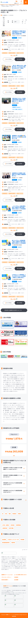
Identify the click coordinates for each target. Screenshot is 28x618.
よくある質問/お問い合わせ (20, 574)
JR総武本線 (4, 528)
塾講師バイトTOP (4, 5)
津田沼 (19, 513)
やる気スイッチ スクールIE (13, 539)
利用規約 (16, 577)
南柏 (10, 513)
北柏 (6, 513)
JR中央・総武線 (5, 525)
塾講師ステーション (7, 586)
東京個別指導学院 (5, 542)
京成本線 (12, 525)
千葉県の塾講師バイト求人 (14, 5)
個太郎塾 (4, 539)
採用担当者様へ (4, 579)
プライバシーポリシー (6, 577)
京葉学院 (13, 542)
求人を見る (19, 59)
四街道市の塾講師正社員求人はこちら (13, 310)
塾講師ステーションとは (6, 574)
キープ (21, 3)
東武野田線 (18, 525)
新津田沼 (14, 513)
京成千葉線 (11, 528)
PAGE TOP (25, 549)
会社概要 (16, 579)
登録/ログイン (16, 3)
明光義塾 (22, 539)
